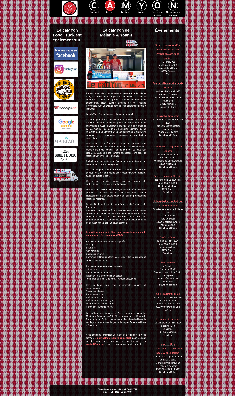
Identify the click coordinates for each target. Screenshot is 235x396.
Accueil (110, 12)
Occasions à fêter (157, 14)
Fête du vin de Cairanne (168, 319)
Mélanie (125, 12)
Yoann (141, 12)
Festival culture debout (168, 116)
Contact (94, 12)
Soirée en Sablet (168, 237)
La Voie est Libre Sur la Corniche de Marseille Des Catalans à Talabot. (168, 348)
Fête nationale (168, 262)
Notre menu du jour (173, 14)
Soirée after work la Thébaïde (168, 176)
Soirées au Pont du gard (168, 294)
